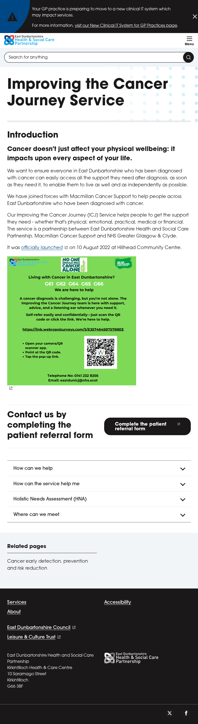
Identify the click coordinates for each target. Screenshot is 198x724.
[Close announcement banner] (195, 16)
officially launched (42, 248)
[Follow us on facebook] (186, 713)
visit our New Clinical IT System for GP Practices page (126, 26)
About (14, 612)
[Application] (99, 323)
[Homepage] (29, 40)
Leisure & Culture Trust (31, 637)
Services (16, 602)
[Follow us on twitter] (169, 713)
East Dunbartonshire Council (38, 628)
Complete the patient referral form (140, 427)
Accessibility (117, 602)
